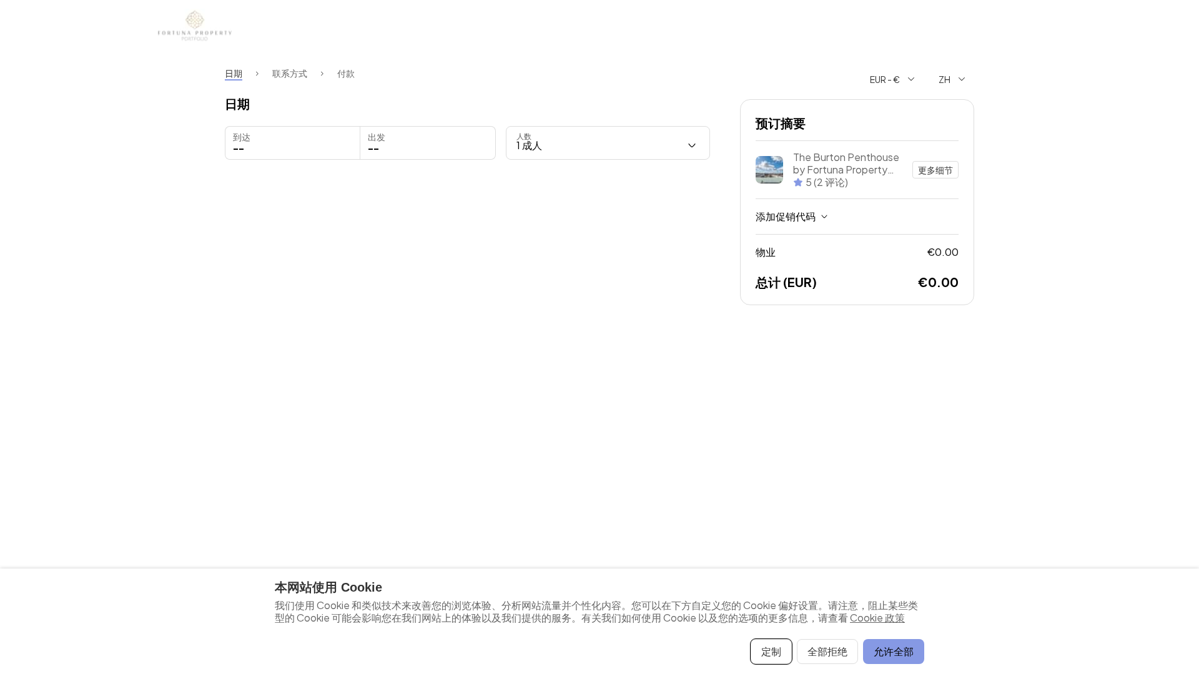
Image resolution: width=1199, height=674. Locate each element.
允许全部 (894, 651)
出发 (376, 137)
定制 (771, 651)
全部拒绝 (827, 651)
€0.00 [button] (857, 251)
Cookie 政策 (877, 617)
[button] (427, 143)
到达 (241, 137)
